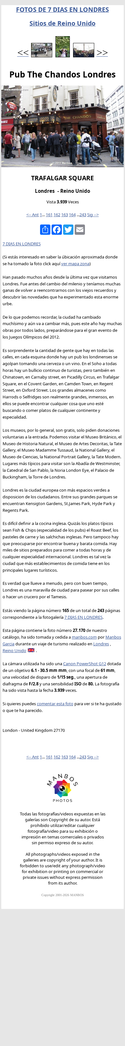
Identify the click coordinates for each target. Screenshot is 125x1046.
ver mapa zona (75, 263)
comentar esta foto (55, 704)
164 (72, 214)
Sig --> (93, 214)
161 (49, 214)
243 (82, 214)
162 (57, 214)
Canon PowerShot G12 (84, 663)
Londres (101, 644)
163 (64, 214)
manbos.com (84, 637)
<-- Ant (32, 214)
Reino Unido (14, 650)
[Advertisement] (62, 980)
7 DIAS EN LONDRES (22, 244)
